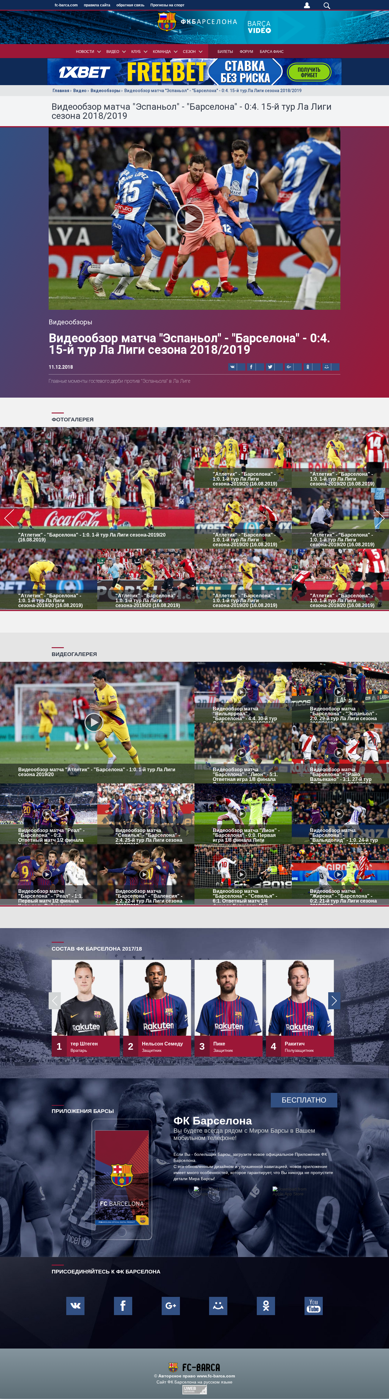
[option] (194, 518)
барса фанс (272, 52)
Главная (61, 90)
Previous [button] (55, 1000)
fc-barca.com (66, 5)
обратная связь (130, 5)
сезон (189, 52)
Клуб (136, 52)
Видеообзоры (105, 90)
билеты (225, 52)
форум (246, 52)
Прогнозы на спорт (167, 5)
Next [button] (334, 1000)
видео (112, 52)
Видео (80, 90)
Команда (162, 52)
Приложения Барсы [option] (83, 1111)
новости (85, 52)
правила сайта (97, 5)
